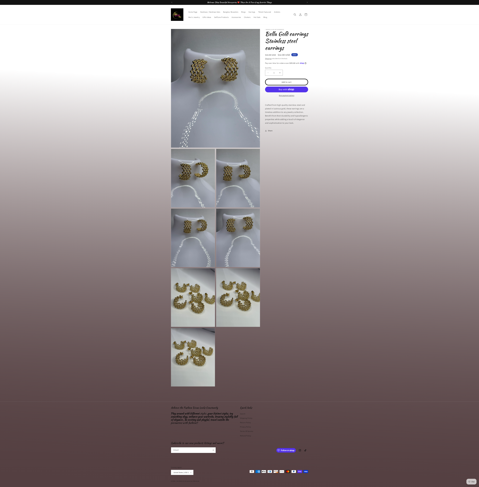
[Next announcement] (307, 2)
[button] (295, 14)
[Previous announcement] (172, 2)
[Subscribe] (213, 450)
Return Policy (245, 422)
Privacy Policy (245, 427)
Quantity (268, 68)
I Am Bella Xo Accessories (184, 481)
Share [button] (270, 131)
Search (242, 414)
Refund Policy (245, 435)
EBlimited (196, 481)
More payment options (286, 95)
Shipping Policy (246, 418)
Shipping (268, 58)
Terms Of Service (246, 431)
